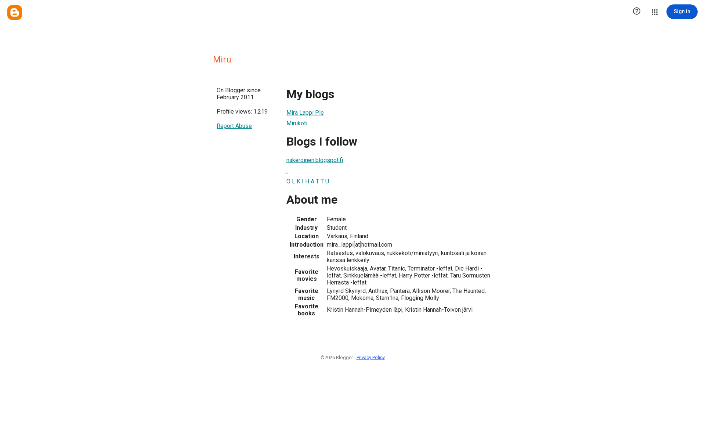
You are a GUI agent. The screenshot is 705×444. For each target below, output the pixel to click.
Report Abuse (234, 125)
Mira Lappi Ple (305, 112)
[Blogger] (14, 12)
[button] (637, 12)
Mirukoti (296, 123)
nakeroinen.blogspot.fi (314, 160)
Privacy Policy (371, 357)
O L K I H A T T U (307, 181)
